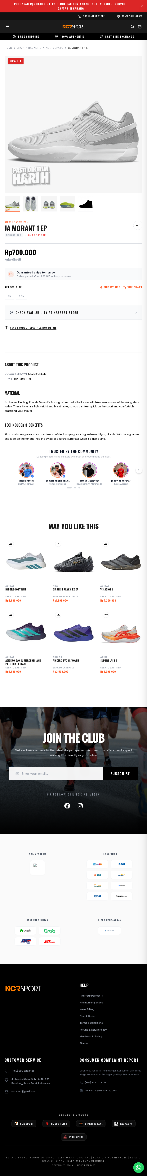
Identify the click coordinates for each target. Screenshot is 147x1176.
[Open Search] (132, 26)
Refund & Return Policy (93, 1029)
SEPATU (58, 47)
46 (9, 296)
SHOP (20, 47)
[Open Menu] (8, 27)
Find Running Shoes (91, 1002)
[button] (69, 487)
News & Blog (87, 1009)
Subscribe (120, 773)
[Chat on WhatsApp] (138, 1167)
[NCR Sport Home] (73, 26)
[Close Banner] (141, 6)
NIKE (46, 47)
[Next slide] (139, 470)
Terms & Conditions (91, 1022)
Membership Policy (91, 1036)
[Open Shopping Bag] (139, 26)
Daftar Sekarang (71, 8)
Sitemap (84, 1043)
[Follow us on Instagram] (80, 805)
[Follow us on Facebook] (67, 805)
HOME (9, 47)
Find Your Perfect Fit (91, 995)
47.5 (21, 296)
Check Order (87, 1016)
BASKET (33, 47)
